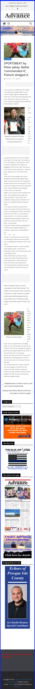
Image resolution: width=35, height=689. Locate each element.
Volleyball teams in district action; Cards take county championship (18, 384)
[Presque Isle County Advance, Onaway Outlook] (4, 23)
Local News (8, 59)
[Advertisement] (20, 84)
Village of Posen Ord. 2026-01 (19, 6)
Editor (19, 79)
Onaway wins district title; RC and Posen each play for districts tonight (16, 392)
